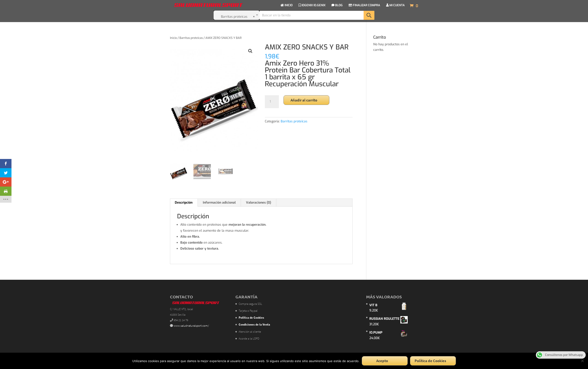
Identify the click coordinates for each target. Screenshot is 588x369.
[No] (582, 360)
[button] (250, 51)
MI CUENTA (397, 5)
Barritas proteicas (191, 38)
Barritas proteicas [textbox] (238, 16)
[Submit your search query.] (369, 15)
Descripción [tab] (183, 202)
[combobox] (237, 15)
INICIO (288, 5)
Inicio (173, 38)
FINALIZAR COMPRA (366, 5)
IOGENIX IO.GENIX (313, 5)
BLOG (338, 5)
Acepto (382, 360)
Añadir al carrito (304, 100)
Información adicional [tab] (219, 202)
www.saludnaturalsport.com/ (191, 326)
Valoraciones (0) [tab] (258, 202)
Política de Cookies (430, 360)
